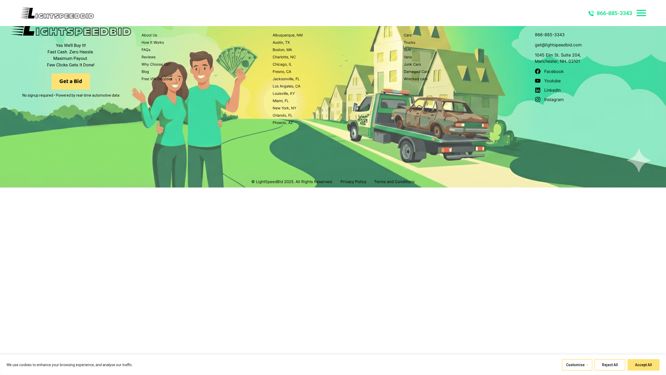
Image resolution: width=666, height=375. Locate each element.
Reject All (610, 365)
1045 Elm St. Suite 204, (558, 55)
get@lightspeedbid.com (558, 44)
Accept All (643, 365)
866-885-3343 (614, 13)
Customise (575, 365)
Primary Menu (641, 13)
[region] (333, 364)
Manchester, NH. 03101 (557, 61)
